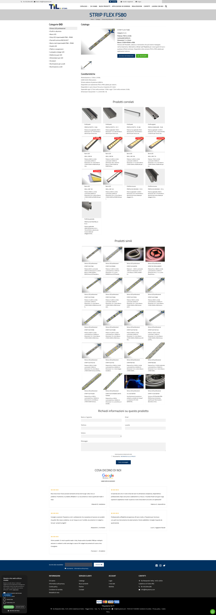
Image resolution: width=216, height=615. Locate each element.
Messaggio (84, 441)
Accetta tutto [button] (8, 607)
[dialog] (14, 594)
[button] (14, 611)
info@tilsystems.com (45, 2)
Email (126, 417)
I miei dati (112, 584)
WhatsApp (143, 56)
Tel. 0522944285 (146, 586)
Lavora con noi (157, 6)
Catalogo (113, 1)
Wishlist (111, 586)
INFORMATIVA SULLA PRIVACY (128, 456)
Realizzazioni (137, 6)
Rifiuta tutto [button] (20, 607)
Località (127, 425)
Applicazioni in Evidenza (121, 6)
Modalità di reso (54, 592)
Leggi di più (15, 589)
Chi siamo (93, 6)
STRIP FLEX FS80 (119, 19)
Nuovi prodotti (104, 6)
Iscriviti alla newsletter (56, 565)
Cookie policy (53, 586)
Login (110, 581)
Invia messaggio (123, 462)
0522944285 (29, 2)
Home (92, 19)
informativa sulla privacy (81, 568)
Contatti (147, 6)
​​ (212, 611)
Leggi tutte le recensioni (108, 481)
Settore (83, 433)
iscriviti (98, 564)
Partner (81, 586)
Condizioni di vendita (55, 589)
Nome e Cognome (86, 417)
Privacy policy (156, 609)
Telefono (83, 425)
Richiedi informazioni (126, 56)
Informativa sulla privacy (57, 584)
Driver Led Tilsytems (143, 47)
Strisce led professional (107, 19)
